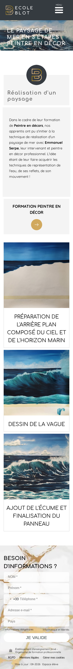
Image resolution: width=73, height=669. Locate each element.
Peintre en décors (28, 125)
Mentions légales (29, 657)
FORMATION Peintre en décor (37, 209)
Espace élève (50, 664)
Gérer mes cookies (54, 657)
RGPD (11, 657)
